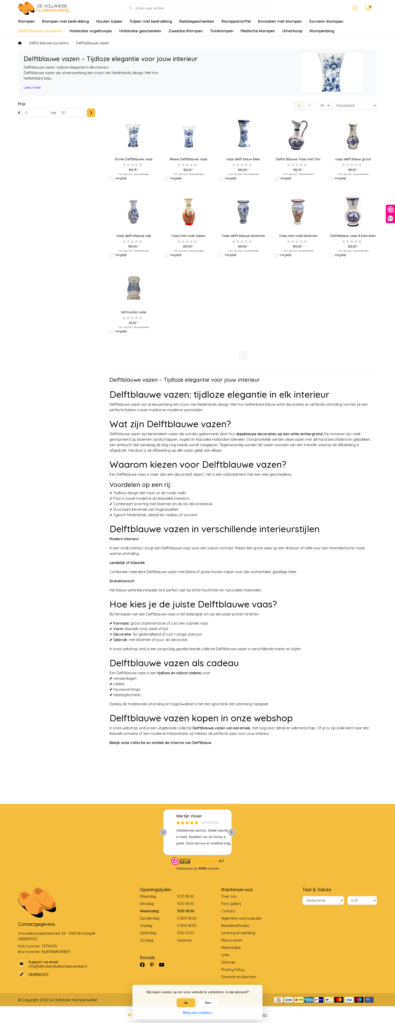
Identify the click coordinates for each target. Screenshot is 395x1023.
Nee (208, 1002)
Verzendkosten (141, 174)
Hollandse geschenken (140, 30)
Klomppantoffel (236, 21)
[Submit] (91, 112)
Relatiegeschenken (196, 21)
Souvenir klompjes (326, 21)
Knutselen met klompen (280, 21)
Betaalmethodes (235, 925)
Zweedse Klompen (185, 30)
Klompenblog (322, 30)
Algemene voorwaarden (241, 918)
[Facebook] (144, 964)
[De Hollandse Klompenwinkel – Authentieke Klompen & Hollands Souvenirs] (72, 8)
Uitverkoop (292, 30)
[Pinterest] (153, 964)
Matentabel (230, 947)
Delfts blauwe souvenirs (40, 30)
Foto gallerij (231, 903)
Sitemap (228, 962)
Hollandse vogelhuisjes (90, 30)
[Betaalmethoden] (278, 1000)
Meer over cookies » (197, 1012)
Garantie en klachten (238, 977)
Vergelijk (121, 178)
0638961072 (27, 939)
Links (225, 955)
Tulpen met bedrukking (151, 21)
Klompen (26, 21)
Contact (228, 911)
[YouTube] (163, 964)
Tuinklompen (221, 30)
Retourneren (231, 940)
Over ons (229, 896)
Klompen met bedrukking (65, 21)
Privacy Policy (232, 969)
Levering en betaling (238, 933)
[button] (354, 8)
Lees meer (32, 87)
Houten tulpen (109, 21)
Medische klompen (258, 30)
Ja (186, 1002)
